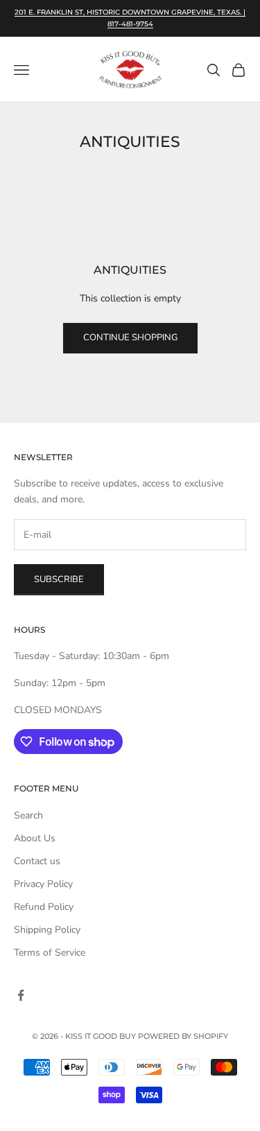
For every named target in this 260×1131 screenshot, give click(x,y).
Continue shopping (130, 337)
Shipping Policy (47, 929)
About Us (34, 838)
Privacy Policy (43, 884)
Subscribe (59, 579)
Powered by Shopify (183, 1036)
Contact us (37, 861)
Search (28, 815)
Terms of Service (49, 952)
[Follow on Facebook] (21, 995)
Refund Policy (43, 906)
